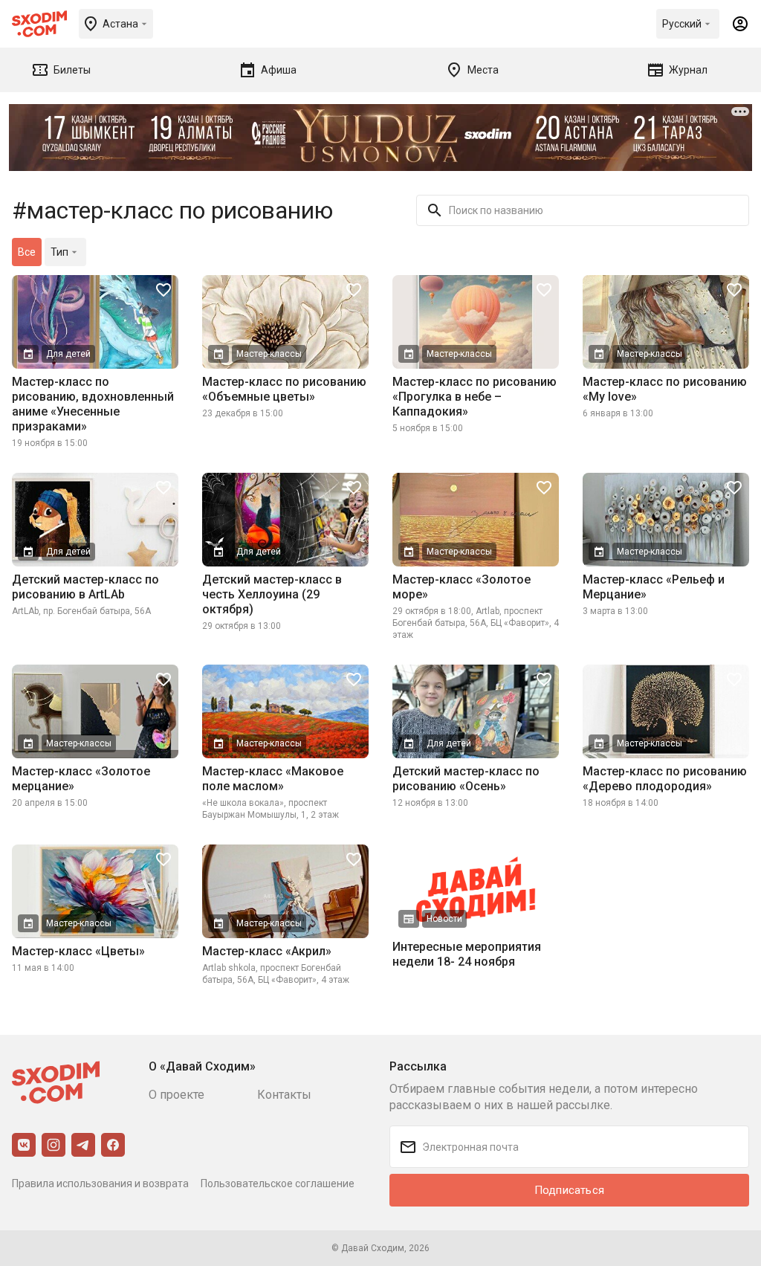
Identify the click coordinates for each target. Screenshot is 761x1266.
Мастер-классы (269, 354)
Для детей (68, 354)
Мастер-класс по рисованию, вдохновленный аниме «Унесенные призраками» (93, 404)
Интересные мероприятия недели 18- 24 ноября (466, 954)
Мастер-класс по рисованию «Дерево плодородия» (665, 778)
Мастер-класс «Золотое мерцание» (81, 778)
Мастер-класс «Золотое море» (461, 586)
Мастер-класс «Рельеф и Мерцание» (654, 586)
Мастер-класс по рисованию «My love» (665, 389)
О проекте (176, 1095)
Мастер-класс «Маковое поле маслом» (272, 778)
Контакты (284, 1095)
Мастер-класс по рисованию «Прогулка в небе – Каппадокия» (474, 397)
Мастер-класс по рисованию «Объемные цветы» (284, 389)
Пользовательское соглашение (277, 1183)
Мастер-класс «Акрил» (266, 951)
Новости (444, 919)
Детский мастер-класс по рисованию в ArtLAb (85, 586)
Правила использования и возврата (100, 1183)
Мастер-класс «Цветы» (78, 951)
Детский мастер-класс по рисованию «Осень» (466, 778)
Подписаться (569, 1190)
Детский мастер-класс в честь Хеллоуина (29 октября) (272, 594)
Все (27, 252)
